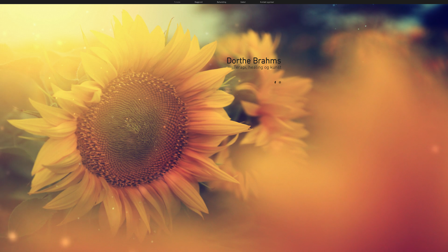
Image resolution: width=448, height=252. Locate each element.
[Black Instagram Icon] (280, 82)
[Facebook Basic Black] (275, 82)
